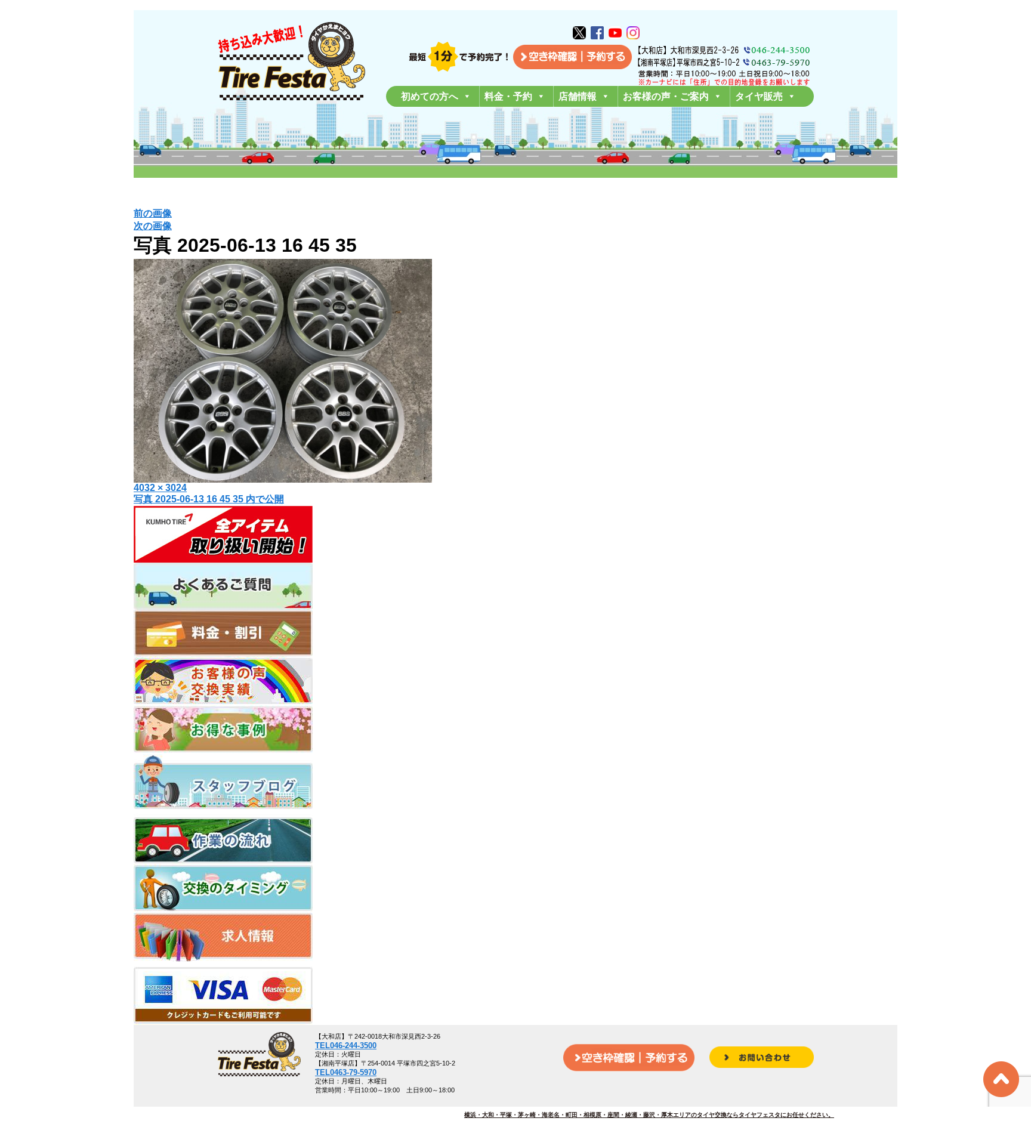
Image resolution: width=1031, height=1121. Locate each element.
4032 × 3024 (160, 488)
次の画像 (153, 226)
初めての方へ (429, 96)
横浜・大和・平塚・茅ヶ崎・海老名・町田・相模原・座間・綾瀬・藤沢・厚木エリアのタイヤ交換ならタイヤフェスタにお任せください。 (649, 1114)
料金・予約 (508, 96)
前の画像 (153, 213)
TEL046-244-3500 (345, 1045)
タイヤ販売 (759, 96)
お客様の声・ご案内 (666, 96)
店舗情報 (577, 96)
